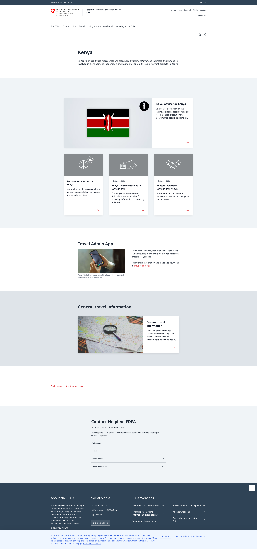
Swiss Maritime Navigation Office (185, 519)
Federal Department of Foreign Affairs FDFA (103, 11)
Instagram (99, 510)
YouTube (113, 510)
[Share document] (204, 34)
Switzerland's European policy (187, 505)
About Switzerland (181, 511)
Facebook (98, 505)
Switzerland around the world (146, 505)
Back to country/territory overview (67, 386)
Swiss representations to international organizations (145, 513)
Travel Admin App (142, 265)
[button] (55, 26)
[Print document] (199, 34)
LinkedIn (98, 514)
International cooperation (144, 521)
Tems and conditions (92, 543)
